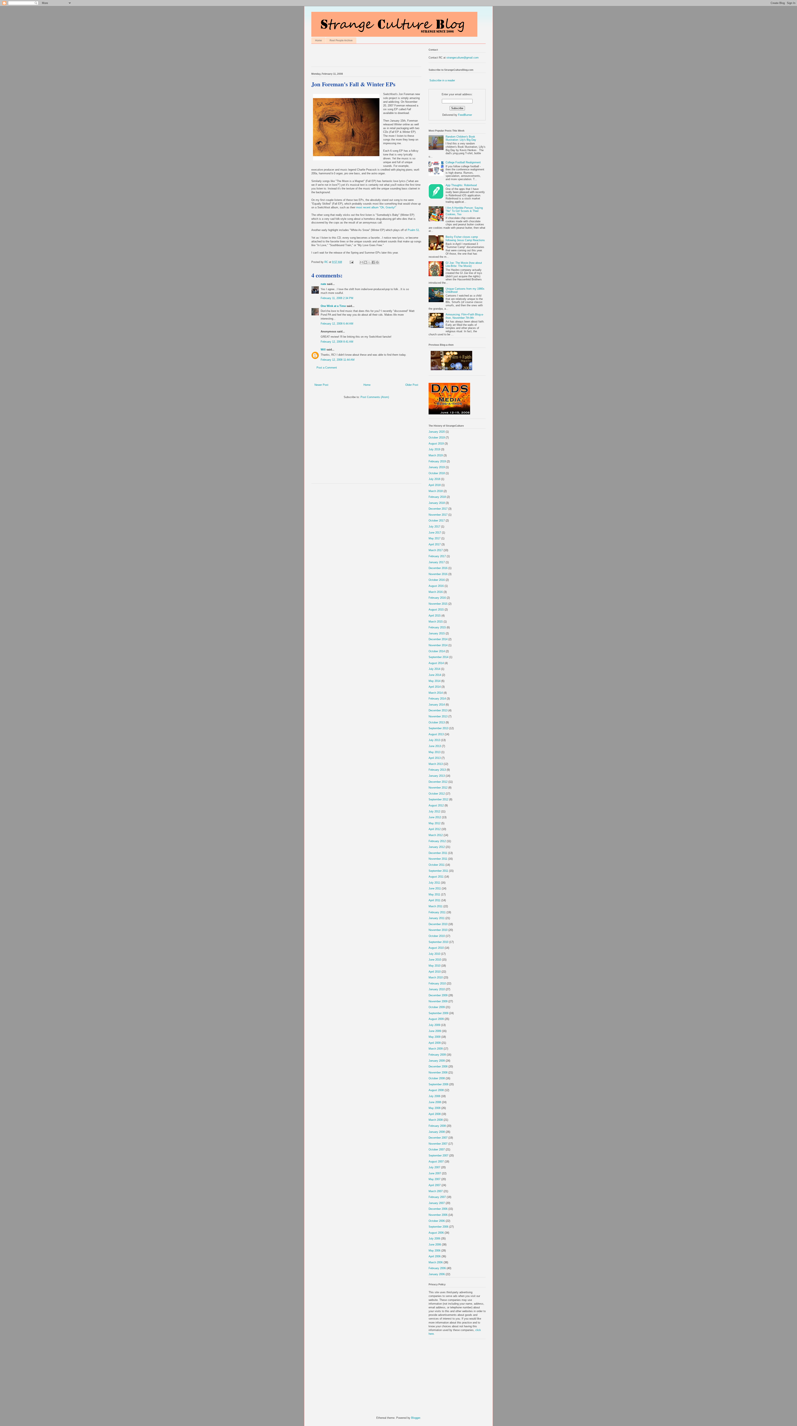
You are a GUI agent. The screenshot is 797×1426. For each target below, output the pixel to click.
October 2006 (437, 1220)
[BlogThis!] (365, 262)
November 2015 (438, 603)
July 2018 (434, 479)
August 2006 (436, 1232)
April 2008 (435, 1114)
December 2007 (438, 1137)
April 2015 (435, 615)
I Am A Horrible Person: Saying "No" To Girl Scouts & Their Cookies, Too (464, 211)
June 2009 (435, 1031)
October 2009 (437, 1007)
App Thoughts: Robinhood (461, 185)
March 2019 (436, 455)
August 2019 (436, 443)
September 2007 (438, 1155)
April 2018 (435, 485)
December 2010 (438, 924)
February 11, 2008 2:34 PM (337, 298)
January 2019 (437, 467)
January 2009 (437, 1060)
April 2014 (435, 686)
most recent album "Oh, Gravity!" (376, 207)
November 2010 (438, 930)
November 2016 (438, 574)
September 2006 (438, 1226)
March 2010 (436, 977)
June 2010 (435, 959)
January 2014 (437, 704)
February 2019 (437, 461)
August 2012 (436, 805)
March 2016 (436, 591)
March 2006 (436, 1262)
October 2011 (437, 864)
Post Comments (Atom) (375, 397)
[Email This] (361, 262)
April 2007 (435, 1185)
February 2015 (437, 627)
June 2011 (435, 888)
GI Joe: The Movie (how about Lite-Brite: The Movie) (464, 264)
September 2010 (438, 942)
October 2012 (437, 793)
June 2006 (435, 1244)
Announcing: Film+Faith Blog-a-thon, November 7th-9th (465, 316)
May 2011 (434, 894)
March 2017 (436, 550)
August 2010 (436, 947)
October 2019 (437, 437)
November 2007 (438, 1143)
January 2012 (437, 847)
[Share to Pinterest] (377, 262)
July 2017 (434, 526)
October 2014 (437, 651)
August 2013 (436, 734)
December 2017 (438, 508)
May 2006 (434, 1250)
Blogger (415, 1417)
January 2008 (437, 1131)
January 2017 (437, 562)
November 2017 (438, 514)
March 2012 (436, 835)
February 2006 (437, 1268)
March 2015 (436, 621)
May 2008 (434, 1108)
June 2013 (435, 746)
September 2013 (438, 728)
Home (318, 40)
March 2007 (436, 1191)
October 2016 (437, 579)
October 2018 (437, 473)
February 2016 (437, 597)
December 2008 (438, 1066)
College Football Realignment (463, 162)
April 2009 (435, 1042)
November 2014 (438, 645)
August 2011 (436, 876)
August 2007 (436, 1161)
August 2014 (436, 663)
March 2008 (436, 1119)
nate (323, 284)
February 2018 (437, 496)
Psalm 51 (413, 230)
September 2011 (438, 870)
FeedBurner (465, 114)
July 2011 (434, 882)
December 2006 (438, 1208)
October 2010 (437, 936)
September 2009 (438, 1013)
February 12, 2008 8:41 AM (337, 341)
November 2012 (438, 787)
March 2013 (436, 763)
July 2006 (434, 1238)
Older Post (411, 384)
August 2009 (436, 1019)
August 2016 (436, 585)
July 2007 (434, 1167)
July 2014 (434, 668)
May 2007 (434, 1179)
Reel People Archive (341, 40)
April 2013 (435, 757)
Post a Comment (327, 367)
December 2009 (438, 995)
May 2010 (434, 965)
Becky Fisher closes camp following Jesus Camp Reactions (465, 238)
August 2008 (436, 1090)
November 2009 (438, 1001)
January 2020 (437, 431)
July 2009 (434, 1025)
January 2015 (437, 633)
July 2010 (434, 953)
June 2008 (435, 1102)
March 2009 (436, 1048)
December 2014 (438, 639)
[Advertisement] (359, 56)
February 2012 (437, 841)
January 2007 (437, 1203)
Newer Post (321, 384)
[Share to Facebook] (373, 262)
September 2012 (438, 799)
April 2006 (435, 1256)
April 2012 (435, 829)
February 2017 (437, 556)
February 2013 (437, 769)
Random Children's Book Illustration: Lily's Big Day (461, 138)
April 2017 (435, 544)
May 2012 (434, 823)
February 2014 (437, 698)
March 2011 (436, 906)
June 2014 (435, 674)
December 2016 (438, 568)
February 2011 (437, 912)
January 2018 (437, 502)
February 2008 (437, 1125)
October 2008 (437, 1078)
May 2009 (434, 1036)
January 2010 (437, 989)
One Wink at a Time (333, 306)
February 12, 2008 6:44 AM (337, 323)
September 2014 (438, 657)
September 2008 (438, 1084)
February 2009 (437, 1054)
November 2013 (438, 716)
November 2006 (438, 1214)
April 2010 (435, 971)
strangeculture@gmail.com (462, 57)
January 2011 (437, 918)
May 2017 (434, 538)
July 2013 (434, 740)
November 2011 (438, 858)
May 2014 (434, 680)
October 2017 (437, 520)
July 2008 (434, 1096)
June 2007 (435, 1173)
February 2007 (437, 1197)
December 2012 (438, 781)
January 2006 (437, 1274)
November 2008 (438, 1072)
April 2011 (434, 900)
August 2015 (436, 609)
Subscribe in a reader (442, 80)
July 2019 (434, 449)
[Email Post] (351, 262)
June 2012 (435, 817)
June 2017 (435, 532)
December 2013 (438, 710)
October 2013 (437, 722)
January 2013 (437, 775)
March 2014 (436, 692)
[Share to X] (369, 262)
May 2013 (434, 752)
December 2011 (438, 853)
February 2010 (437, 983)
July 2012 (434, 811)
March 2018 (436, 491)
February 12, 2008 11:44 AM (337, 359)
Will (323, 349)
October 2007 (437, 1149)
